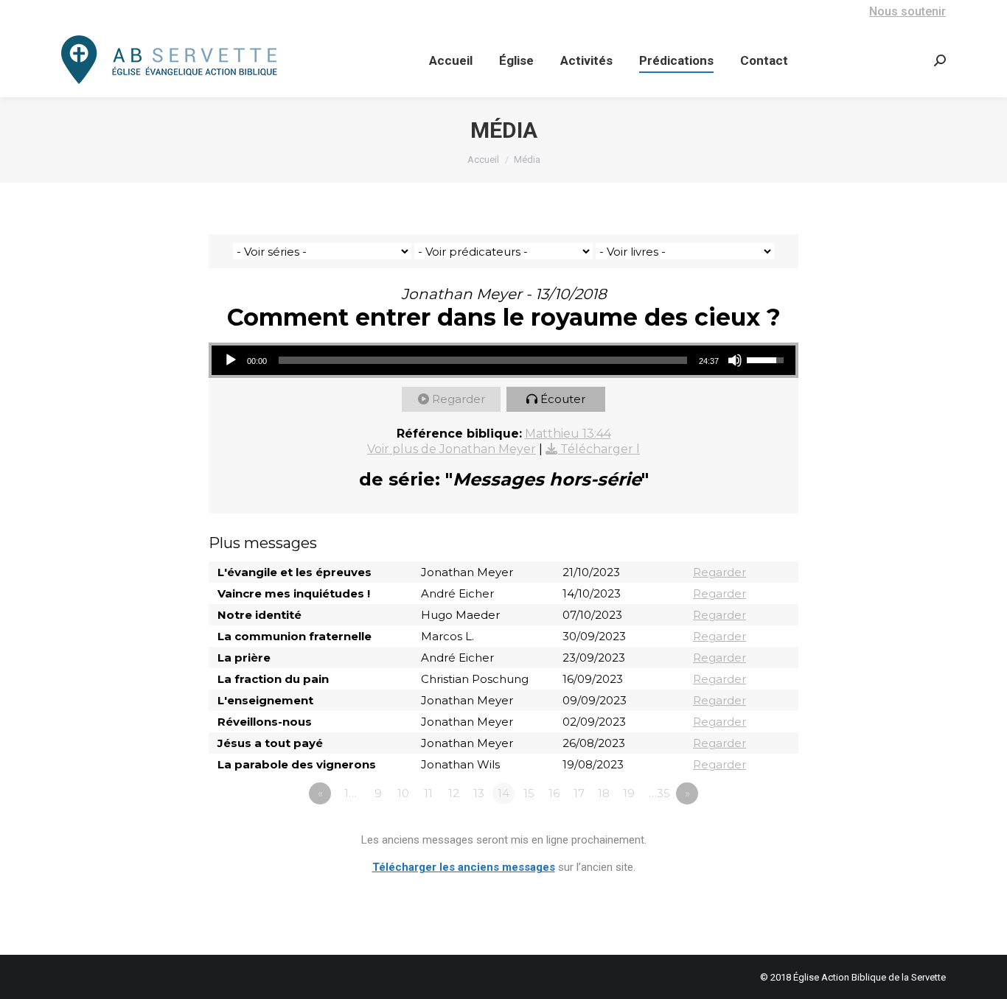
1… (350, 793)
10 (403, 793)
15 (528, 793)
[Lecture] (230, 360)
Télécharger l (600, 449)
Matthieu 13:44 (568, 434)
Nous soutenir (907, 11)
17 (579, 793)
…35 (659, 793)
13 (478, 793)
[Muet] (735, 360)
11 (428, 793)
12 (453, 793)
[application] (503, 360)
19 (629, 793)
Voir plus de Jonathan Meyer (451, 449)
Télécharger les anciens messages (463, 867)
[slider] (483, 360)
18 (604, 793)
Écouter (562, 399)
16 (554, 793)
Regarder (458, 399)
